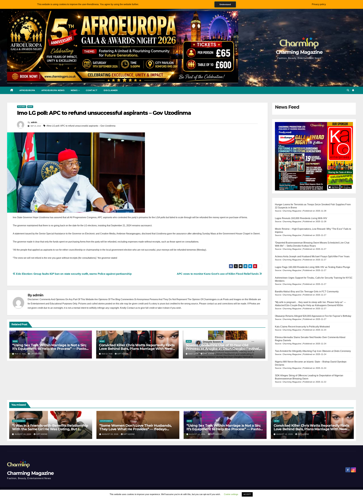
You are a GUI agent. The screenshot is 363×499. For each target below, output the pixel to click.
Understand (225, 4)
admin (34, 122)
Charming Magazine (299, 52)
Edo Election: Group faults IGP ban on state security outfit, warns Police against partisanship (73, 273)
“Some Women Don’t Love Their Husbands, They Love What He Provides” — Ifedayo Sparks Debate (135, 429)
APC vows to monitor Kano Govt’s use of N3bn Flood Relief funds (218, 273)
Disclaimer (111, 90)
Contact (92, 90)
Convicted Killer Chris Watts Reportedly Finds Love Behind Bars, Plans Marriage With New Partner (137, 348)
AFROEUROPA (27, 90)
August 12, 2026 (197, 434)
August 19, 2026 (23, 434)
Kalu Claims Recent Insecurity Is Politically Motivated (302, 326)
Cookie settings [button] (231, 494)
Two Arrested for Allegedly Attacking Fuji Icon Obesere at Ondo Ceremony (313, 351)
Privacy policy (319, 4)
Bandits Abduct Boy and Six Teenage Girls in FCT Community (307, 291)
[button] (348, 90)
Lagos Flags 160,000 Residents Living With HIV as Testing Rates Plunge (312, 267)
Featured (21, 106)
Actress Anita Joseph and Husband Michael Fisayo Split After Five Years (312, 256)
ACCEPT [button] (247, 494)
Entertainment (19, 421)
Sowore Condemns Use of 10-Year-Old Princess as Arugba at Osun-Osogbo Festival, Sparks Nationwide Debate (223, 348)
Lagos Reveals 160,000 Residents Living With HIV (301, 218)
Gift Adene (36, 354)
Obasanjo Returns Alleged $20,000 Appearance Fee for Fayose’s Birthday (313, 316)
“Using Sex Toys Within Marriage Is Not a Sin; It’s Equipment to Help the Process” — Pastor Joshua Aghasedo (49, 348)
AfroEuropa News (53, 90)
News (74, 90)
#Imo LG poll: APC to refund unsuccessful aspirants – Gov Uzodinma (81, 126)
